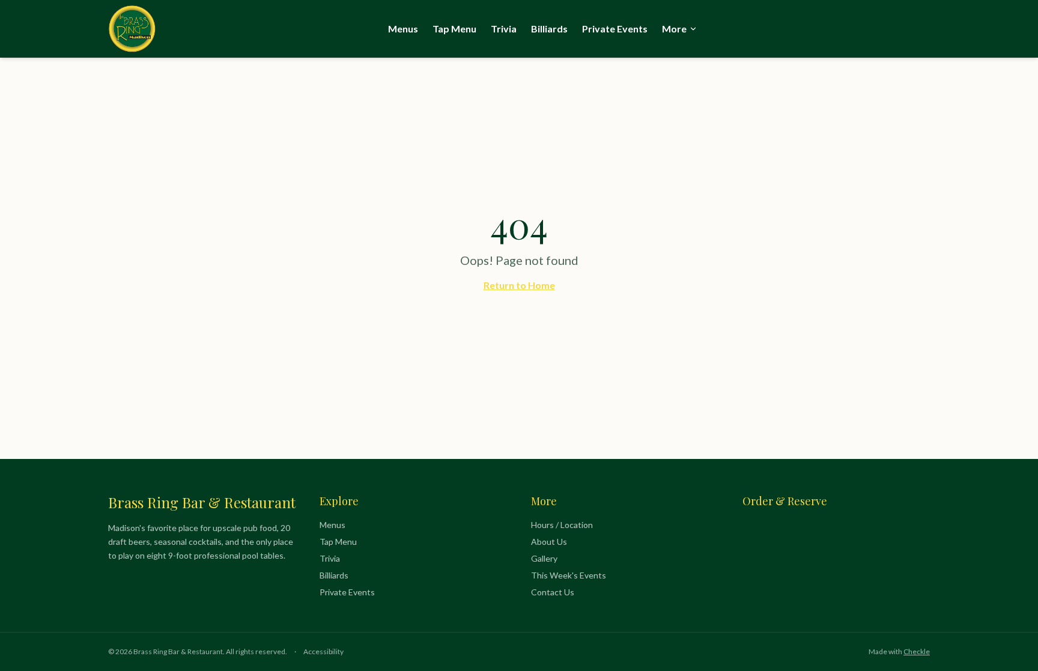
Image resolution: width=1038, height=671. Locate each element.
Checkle (916, 651)
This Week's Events (568, 575)
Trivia (504, 28)
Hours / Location (562, 525)
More (674, 28)
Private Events (615, 28)
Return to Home (519, 285)
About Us (549, 541)
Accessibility (323, 651)
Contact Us (552, 592)
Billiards (549, 28)
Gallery (544, 558)
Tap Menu (454, 28)
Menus (403, 28)
